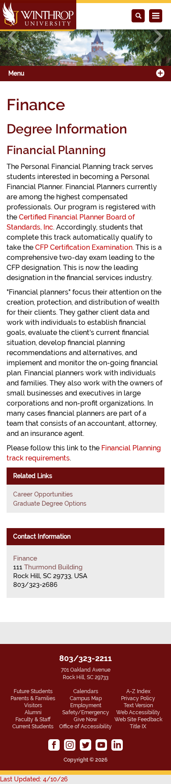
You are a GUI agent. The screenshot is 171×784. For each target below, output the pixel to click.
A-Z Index (138, 691)
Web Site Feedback (138, 719)
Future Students (33, 691)
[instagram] (69, 745)
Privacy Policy (138, 698)
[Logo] (38, 15)
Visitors (33, 705)
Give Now (85, 719)
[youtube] (101, 745)
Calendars (85, 691)
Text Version (138, 705)
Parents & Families (33, 698)
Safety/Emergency (85, 712)
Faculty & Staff (32, 719)
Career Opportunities (43, 494)
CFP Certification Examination (83, 247)
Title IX (138, 726)
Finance (25, 558)
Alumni (33, 712)
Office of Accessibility (85, 726)
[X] (85, 745)
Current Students (32, 726)
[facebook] (54, 745)
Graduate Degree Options (49, 503)
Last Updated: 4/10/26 (34, 779)
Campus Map (86, 698)
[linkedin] (117, 745)
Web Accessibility (138, 712)
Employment (85, 705)
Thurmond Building (53, 567)
